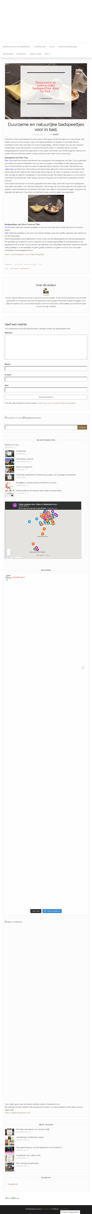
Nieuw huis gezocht (24, 467)
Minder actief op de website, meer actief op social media (38, 491)
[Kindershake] (9, 453)
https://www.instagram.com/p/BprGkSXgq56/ (25, 254)
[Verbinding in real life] (9, 461)
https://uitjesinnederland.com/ (18, 1113)
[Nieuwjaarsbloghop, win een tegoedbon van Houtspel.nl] (9, 1150)
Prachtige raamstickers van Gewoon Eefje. (33, 1129)
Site (7, 385)
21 (28, 1140)
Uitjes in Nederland (67, 47)
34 (30, 1132)
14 (28, 1166)
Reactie (9, 333)
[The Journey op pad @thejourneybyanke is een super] (46, 705)
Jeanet (56, 134)
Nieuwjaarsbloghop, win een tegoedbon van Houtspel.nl (39, 1147)
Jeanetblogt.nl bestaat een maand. (30, 1137)
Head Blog (63, 1209)
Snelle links (35, 54)
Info (47, 54)
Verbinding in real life (24, 459)
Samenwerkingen (30, 264)
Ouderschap (40, 47)
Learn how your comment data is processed (56, 403)
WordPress (46, 1209)
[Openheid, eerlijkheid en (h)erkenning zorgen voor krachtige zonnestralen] (9, 477)
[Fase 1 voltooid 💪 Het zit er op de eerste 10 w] (46, 786)
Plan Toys (9, 160)
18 (27, 1158)
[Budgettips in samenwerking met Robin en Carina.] (9, 485)
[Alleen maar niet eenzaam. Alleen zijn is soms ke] (46, 623)
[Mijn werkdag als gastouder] (9, 1167)
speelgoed (24, 268)
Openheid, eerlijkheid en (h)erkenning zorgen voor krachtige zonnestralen (46, 475)
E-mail (8, 375)
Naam (8, 364)
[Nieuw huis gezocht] (9, 469)
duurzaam (14, 268)
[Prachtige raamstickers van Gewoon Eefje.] (9, 1132)
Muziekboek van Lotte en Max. (28, 1155)
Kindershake (21, 451)
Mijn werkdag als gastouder (27, 1163)
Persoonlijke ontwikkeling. (16, 47)
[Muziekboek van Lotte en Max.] (9, 1158)
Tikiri (7, 233)
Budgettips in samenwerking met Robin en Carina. (36, 483)
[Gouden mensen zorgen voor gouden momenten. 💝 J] (46, 867)
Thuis (51, 47)
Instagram (8, 54)
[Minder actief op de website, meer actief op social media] (9, 493)
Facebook (21, 54)
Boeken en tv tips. (12, 445)
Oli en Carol (10, 227)
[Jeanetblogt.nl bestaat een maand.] (9, 1141)
